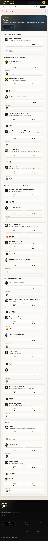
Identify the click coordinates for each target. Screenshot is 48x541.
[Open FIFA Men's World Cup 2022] (6, 387)
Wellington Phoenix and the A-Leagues (14, 57)
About (12, 6)
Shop (16, 6)
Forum (8, 6)
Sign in (37, 6)
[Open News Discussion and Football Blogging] (6, 131)
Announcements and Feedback (12, 34)
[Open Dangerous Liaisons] (6, 150)
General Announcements (15, 38)
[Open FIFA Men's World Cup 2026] (6, 283)
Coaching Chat (13, 351)
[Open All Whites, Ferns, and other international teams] (6, 190)
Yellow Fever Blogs (14, 167)
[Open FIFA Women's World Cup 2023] (6, 370)
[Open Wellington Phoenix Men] (6, 62)
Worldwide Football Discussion (12, 278)
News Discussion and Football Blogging (19, 131)
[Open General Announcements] (6, 39)
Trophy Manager (13, 444)
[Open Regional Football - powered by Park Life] (6, 260)
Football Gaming (13, 461)
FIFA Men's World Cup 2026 (16, 282)
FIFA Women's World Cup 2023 (17, 369)
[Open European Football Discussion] (6, 335)
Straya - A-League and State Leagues (19, 96)
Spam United (12, 479)
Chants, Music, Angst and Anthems (18, 113)
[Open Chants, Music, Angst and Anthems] (6, 114)
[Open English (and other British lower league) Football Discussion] (6, 300)
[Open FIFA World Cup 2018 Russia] (6, 404)
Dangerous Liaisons (14, 149)
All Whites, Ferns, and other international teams (21, 189)
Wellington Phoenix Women (16, 78)
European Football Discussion (17, 334)
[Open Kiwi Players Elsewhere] (6, 208)
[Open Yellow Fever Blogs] (6, 167)
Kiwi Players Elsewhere (15, 207)
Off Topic (6, 423)
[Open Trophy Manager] (6, 445)
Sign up (42, 6)
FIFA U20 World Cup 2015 (15, 242)
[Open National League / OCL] (6, 225)
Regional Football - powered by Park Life (19, 259)
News (4, 6)
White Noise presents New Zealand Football (16, 186)
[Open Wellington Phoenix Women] (6, 79)
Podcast (27, 531)
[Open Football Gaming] (6, 462)
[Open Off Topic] (6, 427)
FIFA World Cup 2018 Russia (16, 404)
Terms (38, 531)
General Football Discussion (16, 317)
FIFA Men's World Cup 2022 (16, 386)
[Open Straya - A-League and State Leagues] (6, 97)
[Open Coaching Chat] (6, 352)
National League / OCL (15, 224)
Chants (26, 529)
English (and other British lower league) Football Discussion (24, 299)
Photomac (39, 522)
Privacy (38, 529)
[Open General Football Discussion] (6, 317)
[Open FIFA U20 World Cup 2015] (6, 242)
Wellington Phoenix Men (15, 61)
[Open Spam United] (6, 479)
